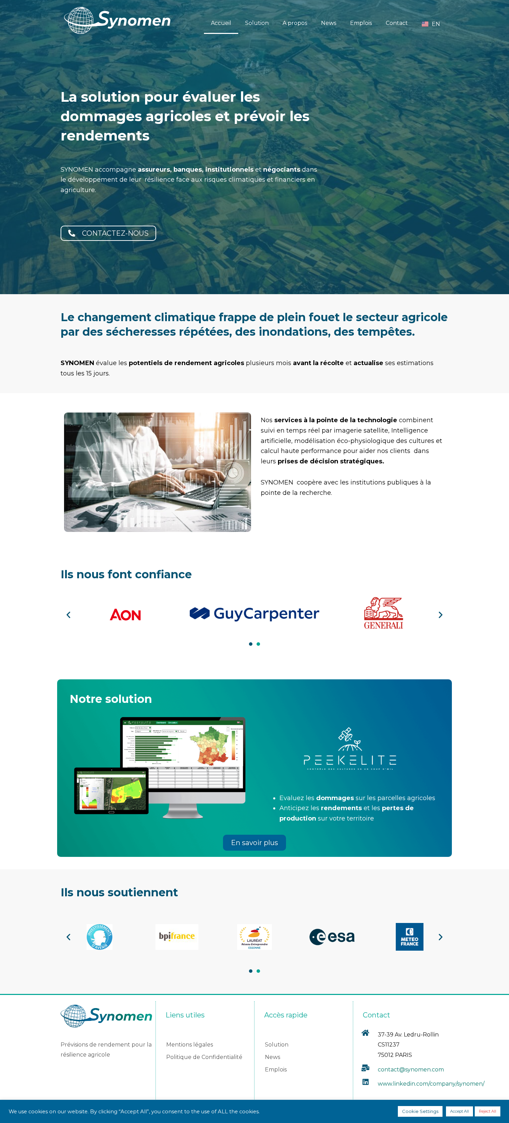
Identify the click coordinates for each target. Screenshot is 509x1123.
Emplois (361, 23)
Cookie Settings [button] (420, 1111)
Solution (257, 23)
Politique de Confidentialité (204, 1057)
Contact (397, 23)
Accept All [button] (459, 1111)
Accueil (221, 23)
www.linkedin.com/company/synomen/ (431, 1083)
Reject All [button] (487, 1111)
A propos (295, 23)
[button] (68, 614)
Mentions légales (189, 1044)
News (328, 23)
